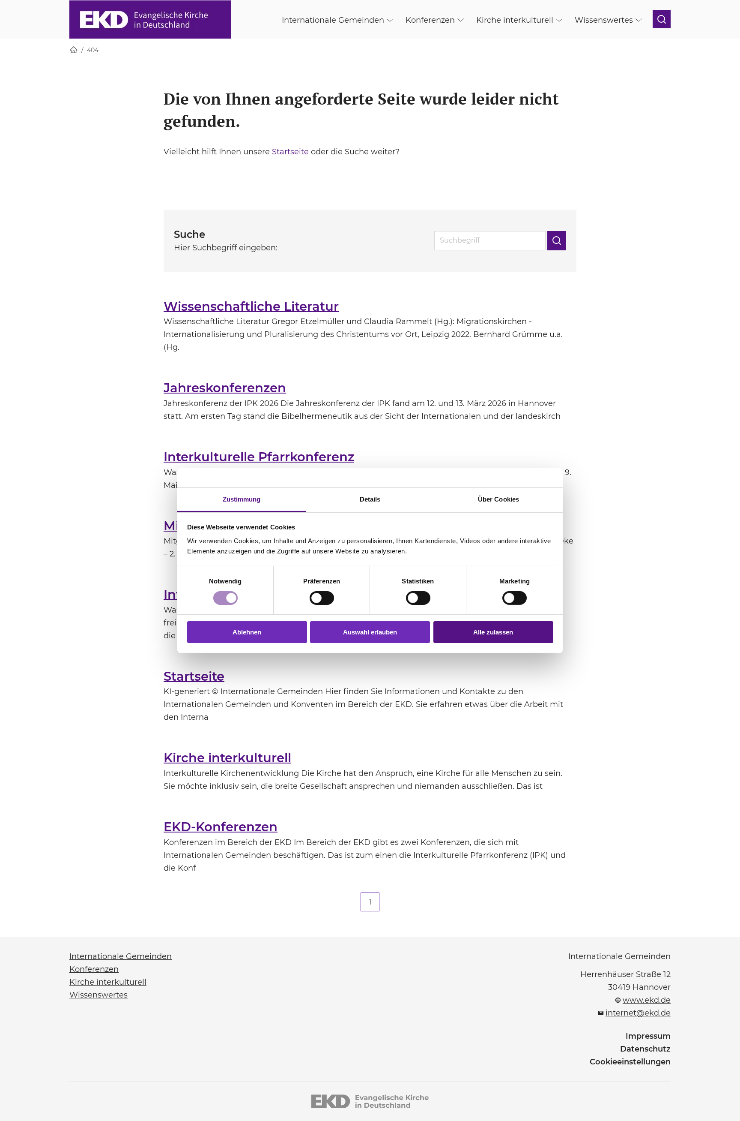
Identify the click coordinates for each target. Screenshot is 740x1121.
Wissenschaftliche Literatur (251, 306)
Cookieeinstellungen (630, 1062)
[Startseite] (73, 50)
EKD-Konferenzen (221, 826)
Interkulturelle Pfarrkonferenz (259, 456)
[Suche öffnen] (662, 19)
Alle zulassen (493, 632)
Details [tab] (370, 498)
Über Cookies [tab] (498, 498)
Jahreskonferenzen (225, 387)
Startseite (290, 151)
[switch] (322, 598)
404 (92, 50)
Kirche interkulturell (227, 757)
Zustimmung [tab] (242, 498)
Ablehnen (247, 632)
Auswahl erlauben (370, 632)
